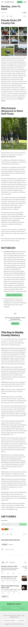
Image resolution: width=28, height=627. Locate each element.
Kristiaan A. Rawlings (12, 591)
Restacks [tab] (11, 544)
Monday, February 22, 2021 (9, 576)
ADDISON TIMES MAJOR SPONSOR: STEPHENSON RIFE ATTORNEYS (10, 569)
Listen (24, 12)
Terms (22, 615)
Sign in (25, 2)
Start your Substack (10, 620)
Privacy (18, 615)
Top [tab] (3, 562)
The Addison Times (13, 580)
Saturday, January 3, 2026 (9, 566)
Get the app (15, 323)
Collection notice (14, 616)
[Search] (25, 562)
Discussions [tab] (12, 562)
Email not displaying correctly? (8, 578)
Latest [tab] (6, 562)
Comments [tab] (4, 544)
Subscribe (19, 2)
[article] (14, 570)
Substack (7, 624)
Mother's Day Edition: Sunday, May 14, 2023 (10, 586)
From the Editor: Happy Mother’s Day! (10, 589)
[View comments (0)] (7, 16)
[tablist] (7, 544)
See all (4, 596)
